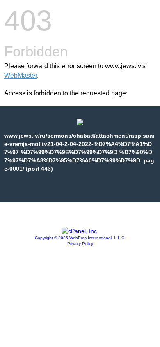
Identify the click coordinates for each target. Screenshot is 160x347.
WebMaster (20, 75)
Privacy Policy (80, 243)
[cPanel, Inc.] (80, 231)
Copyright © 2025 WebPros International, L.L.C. (80, 238)
